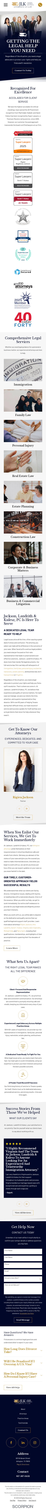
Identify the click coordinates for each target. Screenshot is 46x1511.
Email (6, 1271)
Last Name (8, 1257)
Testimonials (23, 1423)
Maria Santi (21, 931)
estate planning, (18, 672)
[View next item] (26, 808)
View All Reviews (23, 1213)
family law (17, 668)
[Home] (23, 5)
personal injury (27, 668)
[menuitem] (12, 1500)
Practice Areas (23, 1418)
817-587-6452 (23, 1476)
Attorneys (23, 1414)
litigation (19, 675)
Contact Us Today (23, 70)
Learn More (12, 948)
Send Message (23, 1320)
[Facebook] (11, 1442)
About (23, 1409)
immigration (8, 668)
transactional (9, 675)
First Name (8, 1250)
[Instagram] (35, 1442)
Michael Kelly (8, 931)
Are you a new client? (12, 1278)
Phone (7, 1264)
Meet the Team (23, 817)
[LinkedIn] (23, 1442)
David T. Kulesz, (17, 928)
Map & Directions (23, 1464)
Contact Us (23, 1430)
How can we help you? (12, 1285)
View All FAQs (13, 1387)
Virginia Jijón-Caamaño (31, 928)
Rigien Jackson (26, 924)
